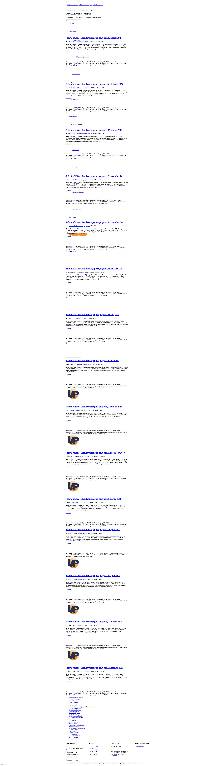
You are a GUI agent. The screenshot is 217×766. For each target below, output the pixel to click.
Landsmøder (72, 720)
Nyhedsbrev (95, 751)
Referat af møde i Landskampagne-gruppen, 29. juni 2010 (93, 529)
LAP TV (94, 748)
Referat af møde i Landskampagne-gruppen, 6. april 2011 (92, 360)
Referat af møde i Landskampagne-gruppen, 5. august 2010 (93, 499)
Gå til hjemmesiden (139, 746)
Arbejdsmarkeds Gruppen (76, 697)
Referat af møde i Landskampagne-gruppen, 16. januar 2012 (94, 130)
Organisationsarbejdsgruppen (77, 728)
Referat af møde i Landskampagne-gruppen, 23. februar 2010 (94, 668)
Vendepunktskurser (74, 738)
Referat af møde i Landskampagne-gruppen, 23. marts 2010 (94, 622)
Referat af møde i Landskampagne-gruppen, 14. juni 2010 (93, 575)
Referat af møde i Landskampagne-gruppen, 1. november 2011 (95, 222)
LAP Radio (95, 746)
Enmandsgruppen (73, 700)
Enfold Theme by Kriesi (133, 763)
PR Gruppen (72, 731)
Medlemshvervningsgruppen (76, 725)
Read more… (114, 755)
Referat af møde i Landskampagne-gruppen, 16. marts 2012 (93, 38)
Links (93, 752)
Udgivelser (95, 749)
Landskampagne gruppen (81, 41)
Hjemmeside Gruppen (75, 710)
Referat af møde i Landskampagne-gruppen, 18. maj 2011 (92, 314)
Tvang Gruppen (73, 737)
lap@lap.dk (73, 757)
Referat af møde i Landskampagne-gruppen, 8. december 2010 (95, 453)
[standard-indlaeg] (73, 34)
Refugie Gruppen (73, 732)
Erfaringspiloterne (74, 702)
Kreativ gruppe (73, 714)
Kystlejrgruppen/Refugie (75, 716)
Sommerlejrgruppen (74, 735)
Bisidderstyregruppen (75, 699)
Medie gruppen (73, 723)
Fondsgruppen (73, 705)
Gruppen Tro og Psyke (75, 708)
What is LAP (95, 754)
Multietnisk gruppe (74, 726)
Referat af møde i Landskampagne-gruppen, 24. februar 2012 (94, 84)
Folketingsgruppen (74, 704)
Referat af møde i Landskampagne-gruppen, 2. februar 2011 (94, 407)
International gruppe (74, 713)
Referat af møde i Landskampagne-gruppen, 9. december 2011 (95, 176)
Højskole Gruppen (74, 711)
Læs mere (68, 52)
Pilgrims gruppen (73, 729)
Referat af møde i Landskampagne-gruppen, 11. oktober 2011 (94, 268)
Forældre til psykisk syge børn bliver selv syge (81, 707)
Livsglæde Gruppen (74, 722)
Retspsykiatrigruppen (74, 734)
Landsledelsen (73, 719)
